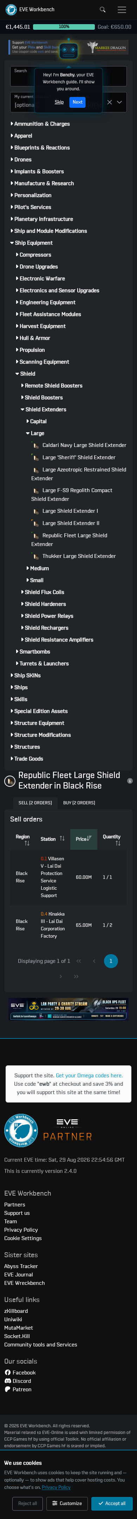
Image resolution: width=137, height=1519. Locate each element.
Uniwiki (13, 1319)
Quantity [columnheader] (111, 836)
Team (10, 1221)
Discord (21, 1381)
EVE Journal (18, 1275)
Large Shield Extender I (69, 511)
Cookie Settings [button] (23, 1238)
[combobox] (28, 102)
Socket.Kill (17, 1336)
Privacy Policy (56, 1487)
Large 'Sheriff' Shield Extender (78, 457)
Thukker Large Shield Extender (78, 556)
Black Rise (21, 877)
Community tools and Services (40, 1345)
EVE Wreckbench (24, 1283)
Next (78, 102)
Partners (14, 1205)
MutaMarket (18, 1328)
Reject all (27, 1503)
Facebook (23, 1373)
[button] (30, 9)
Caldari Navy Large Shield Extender (83, 445)
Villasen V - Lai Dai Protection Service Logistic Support (52, 877)
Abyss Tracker (21, 1266)
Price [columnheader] (81, 839)
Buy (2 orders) (79, 803)
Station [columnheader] (48, 839)
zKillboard (16, 1311)
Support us (17, 1213)
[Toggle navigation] (121, 9)
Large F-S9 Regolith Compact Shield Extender (71, 495)
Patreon (21, 1389)
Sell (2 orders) (35, 803)
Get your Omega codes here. (89, 1075)
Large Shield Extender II (70, 523)
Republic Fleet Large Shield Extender (69, 540)
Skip (59, 102)
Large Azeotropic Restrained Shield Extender (78, 474)
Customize (70, 1503)
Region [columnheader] (23, 836)
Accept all (114, 1503)
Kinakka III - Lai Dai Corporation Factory (53, 925)
